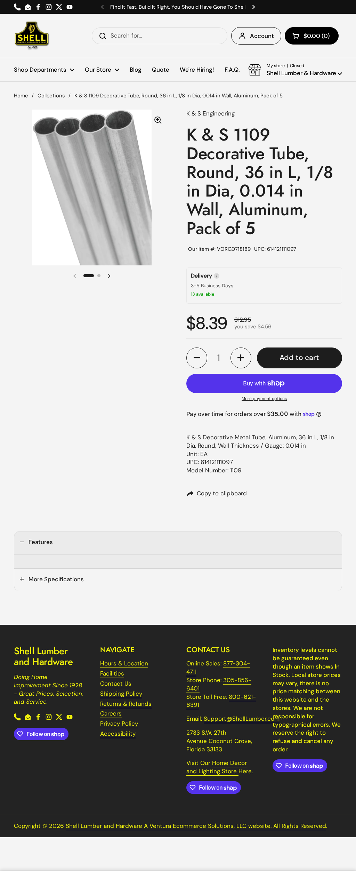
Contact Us (115, 683)
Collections (51, 95)
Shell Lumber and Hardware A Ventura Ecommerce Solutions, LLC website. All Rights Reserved (196, 826)
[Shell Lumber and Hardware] (32, 36)
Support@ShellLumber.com (242, 718)
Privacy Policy (119, 723)
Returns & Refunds (126, 704)
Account (262, 36)
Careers (111, 713)
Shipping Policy (121, 693)
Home (21, 95)
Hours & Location (124, 663)
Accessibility (118, 733)
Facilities (112, 673)
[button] (312, 36)
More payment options (264, 398)
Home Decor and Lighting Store (216, 767)
